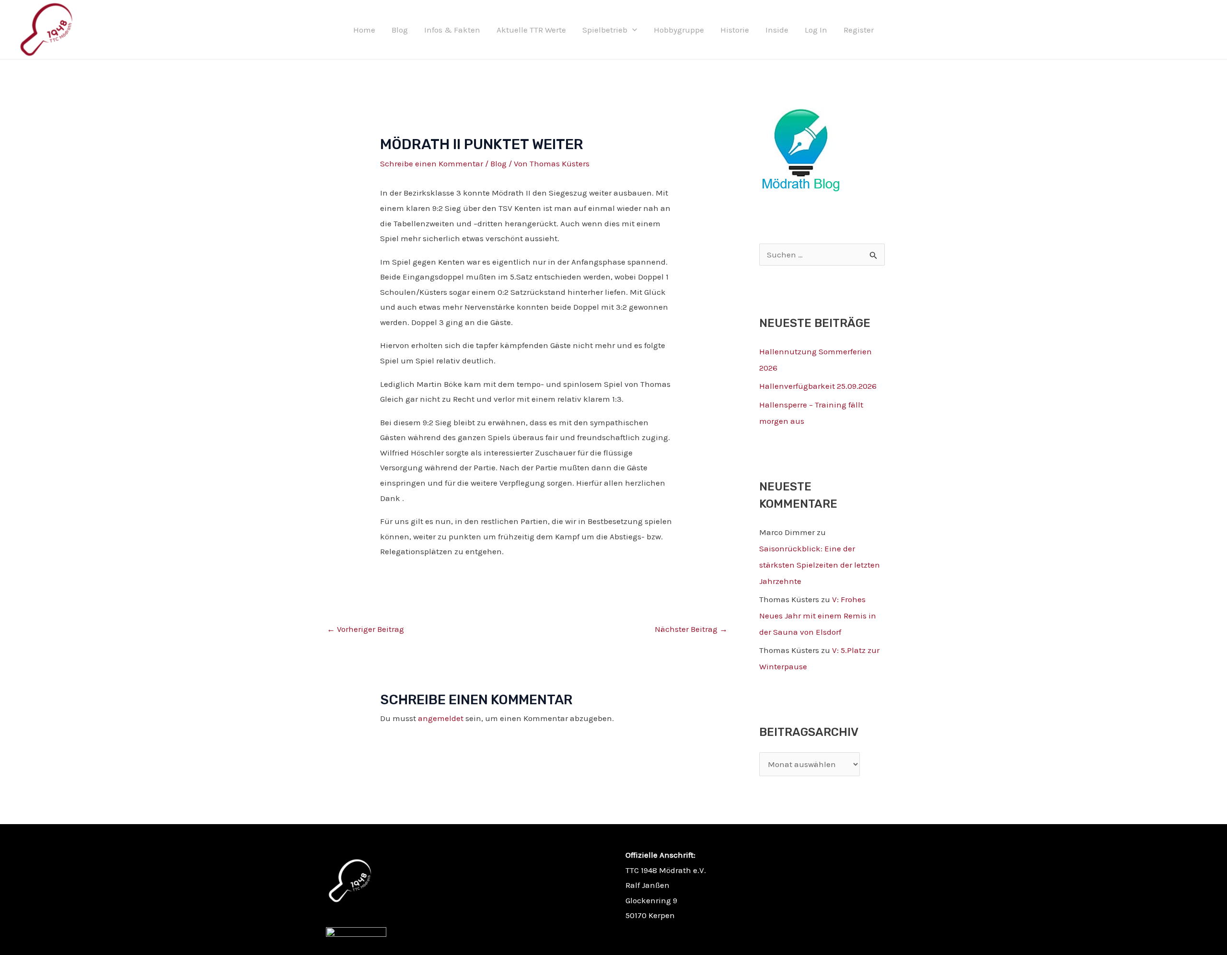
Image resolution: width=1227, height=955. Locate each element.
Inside (776, 30)
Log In (816, 30)
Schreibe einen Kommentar (431, 163)
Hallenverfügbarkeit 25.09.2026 (818, 386)
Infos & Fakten (452, 30)
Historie (734, 30)
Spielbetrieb (604, 30)
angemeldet (440, 718)
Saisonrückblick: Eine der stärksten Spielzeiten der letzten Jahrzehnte (819, 565)
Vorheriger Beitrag (365, 629)
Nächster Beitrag (691, 629)
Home (364, 30)
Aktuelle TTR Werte (531, 30)
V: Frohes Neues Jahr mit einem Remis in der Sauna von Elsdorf (817, 615)
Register (859, 30)
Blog (400, 30)
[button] (632, 30)
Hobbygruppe (679, 30)
